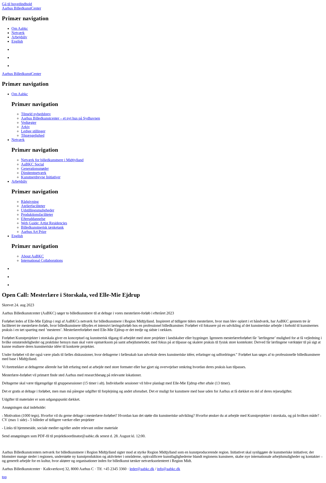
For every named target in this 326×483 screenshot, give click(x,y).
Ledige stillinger (33, 131)
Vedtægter (28, 123)
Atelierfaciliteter (33, 206)
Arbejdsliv (19, 37)
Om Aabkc (19, 28)
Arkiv (25, 127)
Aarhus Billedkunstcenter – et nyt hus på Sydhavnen (60, 118)
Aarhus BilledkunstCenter (21, 8)
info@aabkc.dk (168, 469)
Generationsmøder (35, 168)
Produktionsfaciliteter (37, 214)
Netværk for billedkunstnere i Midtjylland (52, 160)
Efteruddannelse (33, 219)
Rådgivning (30, 202)
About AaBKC (32, 256)
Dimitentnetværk (33, 173)
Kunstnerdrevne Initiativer (40, 177)
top (4, 477)
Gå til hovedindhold (17, 4)
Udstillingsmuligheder (37, 210)
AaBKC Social (32, 164)
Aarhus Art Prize (33, 232)
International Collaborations (42, 260)
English (17, 41)
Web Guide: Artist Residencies (44, 223)
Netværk (18, 33)
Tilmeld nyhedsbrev (36, 114)
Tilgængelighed (32, 135)
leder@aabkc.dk (142, 469)
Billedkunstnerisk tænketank (42, 227)
